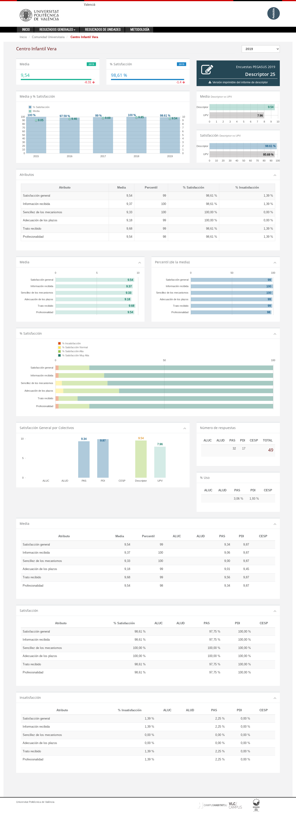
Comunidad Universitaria (48, 37)
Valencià (89, 4)
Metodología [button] (139, 29)
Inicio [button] (26, 29)
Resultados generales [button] (56, 29)
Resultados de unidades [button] (103, 29)
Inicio (23, 37)
